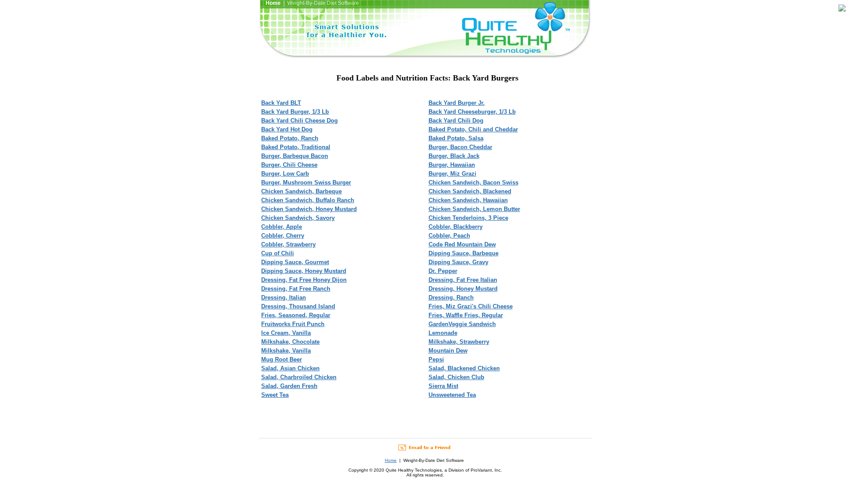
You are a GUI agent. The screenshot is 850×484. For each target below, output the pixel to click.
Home (391, 460)
